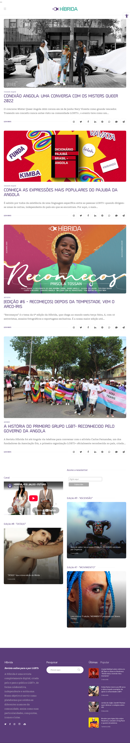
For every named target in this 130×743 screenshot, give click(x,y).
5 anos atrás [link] (74, 622)
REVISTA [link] (7, 297)
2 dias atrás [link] (104, 679)
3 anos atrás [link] (74, 553)
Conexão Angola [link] (10, 92)
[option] (96, 530)
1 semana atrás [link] (105, 727)
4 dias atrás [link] (104, 711)
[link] (126, 16)
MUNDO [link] (7, 422)
